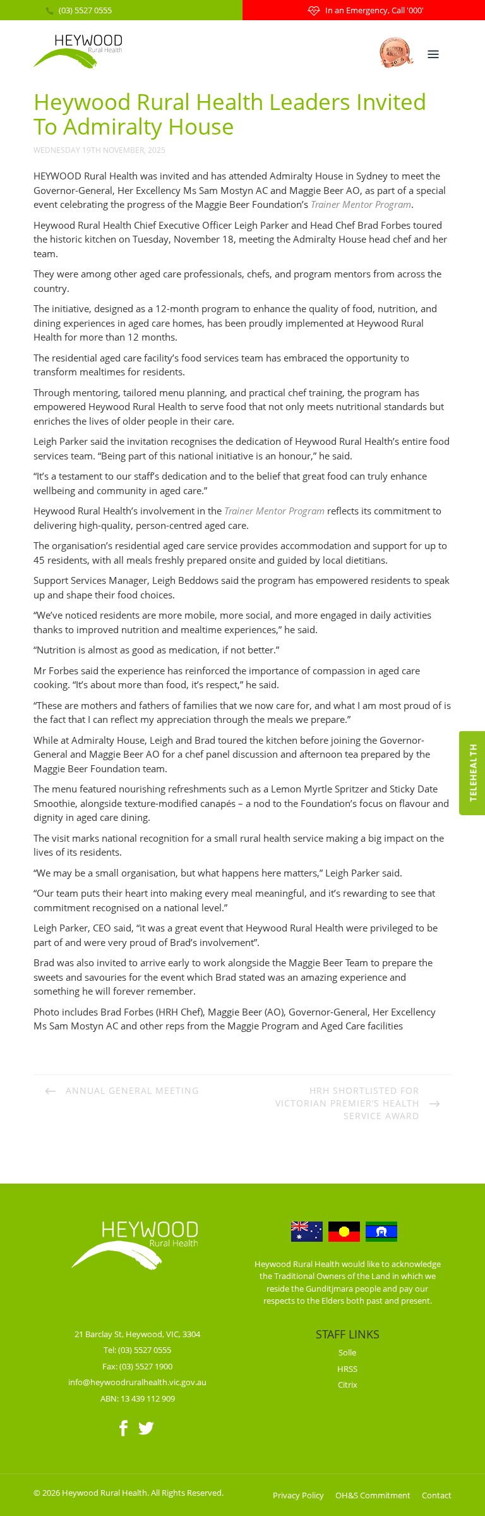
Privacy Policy (298, 1495)
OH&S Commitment (372, 1495)
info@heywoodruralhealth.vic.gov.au (137, 1382)
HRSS (347, 1368)
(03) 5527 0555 (85, 10)
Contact (437, 1495)
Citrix (347, 1384)
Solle (347, 1352)
